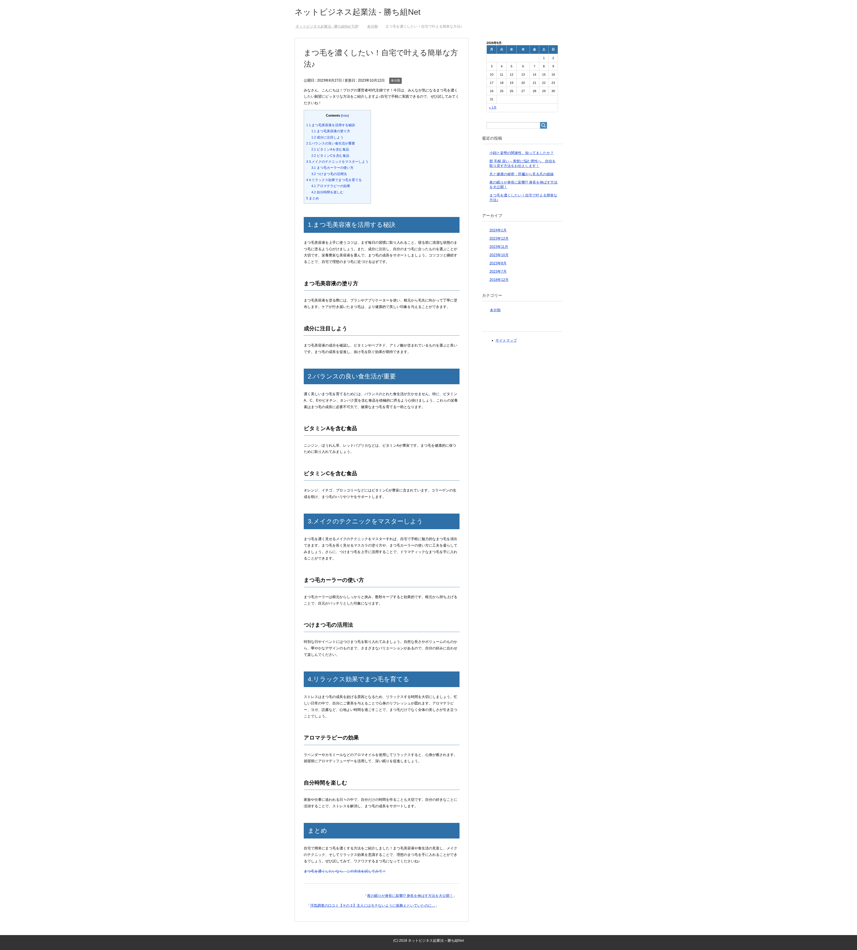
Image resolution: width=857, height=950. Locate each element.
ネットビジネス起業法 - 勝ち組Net (357, 12)
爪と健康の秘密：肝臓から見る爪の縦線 (521, 174)
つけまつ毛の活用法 (329, 174)
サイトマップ (506, 340)
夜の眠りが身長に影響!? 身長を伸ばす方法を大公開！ (410, 896)
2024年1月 (498, 230)
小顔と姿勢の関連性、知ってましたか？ (521, 153)
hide (345, 115)
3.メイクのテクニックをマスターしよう (337, 161)
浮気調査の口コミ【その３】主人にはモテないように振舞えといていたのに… (372, 905)
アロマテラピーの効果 (330, 186)
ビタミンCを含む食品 (330, 155)
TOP (329, 26)
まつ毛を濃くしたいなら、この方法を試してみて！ (345, 871)
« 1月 (493, 107)
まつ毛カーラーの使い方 (332, 167)
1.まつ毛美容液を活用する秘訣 (330, 125)
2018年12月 (499, 280)
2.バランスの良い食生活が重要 (330, 143)
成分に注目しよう (327, 137)
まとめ (312, 198)
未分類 (395, 80)
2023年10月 (499, 255)
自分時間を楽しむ (327, 192)
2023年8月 (498, 263)
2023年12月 (499, 238)
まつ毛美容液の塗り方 (330, 131)
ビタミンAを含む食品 (330, 149)
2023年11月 (498, 247)
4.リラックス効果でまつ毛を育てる (334, 180)
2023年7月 (498, 271)
